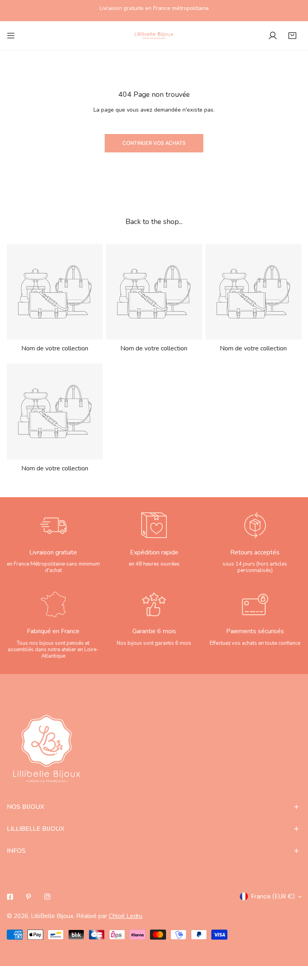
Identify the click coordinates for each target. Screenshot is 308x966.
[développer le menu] (11, 35)
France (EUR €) (273, 896)
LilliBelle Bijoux (52, 916)
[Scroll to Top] (293, 923)
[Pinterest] (28, 896)
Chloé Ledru (125, 916)
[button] (292, 35)
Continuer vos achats (154, 143)
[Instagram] (47, 896)
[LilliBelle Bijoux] (154, 35)
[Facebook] (9, 896)
